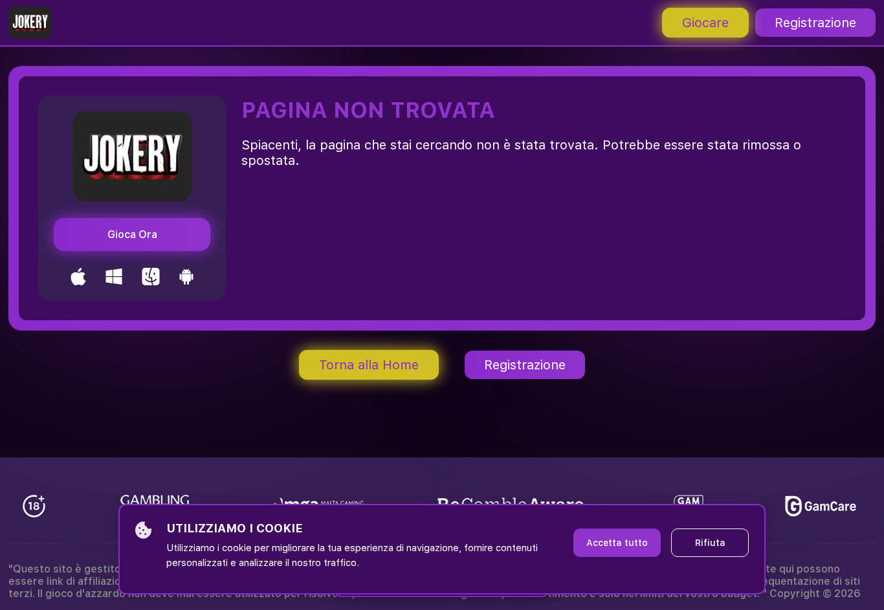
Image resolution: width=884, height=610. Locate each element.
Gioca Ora (132, 234)
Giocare (705, 22)
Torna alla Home (369, 365)
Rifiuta (710, 543)
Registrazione (815, 22)
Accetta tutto (617, 543)
